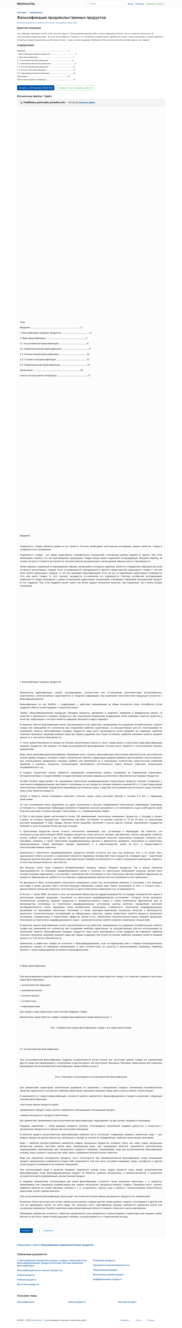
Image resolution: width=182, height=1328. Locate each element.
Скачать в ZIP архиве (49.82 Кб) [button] (36, 87)
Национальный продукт (105, 1269)
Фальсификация (25, 1302)
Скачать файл (87, 102)
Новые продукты (26, 1275)
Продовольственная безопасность (111, 1265)
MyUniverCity (36, 1320)
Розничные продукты (104, 1260)
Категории (21, 12)
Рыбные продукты (26, 1279)
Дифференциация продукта (107, 1279)
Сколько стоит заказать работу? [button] (75, 87)
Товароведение (36, 12)
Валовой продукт (127, 1302)
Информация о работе (55, 1245)
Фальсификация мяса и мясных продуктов (39, 1270)
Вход (130, 3)
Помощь (139, 3)
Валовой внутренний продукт (108, 1274)
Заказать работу (155, 3)
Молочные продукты (28, 1284)
